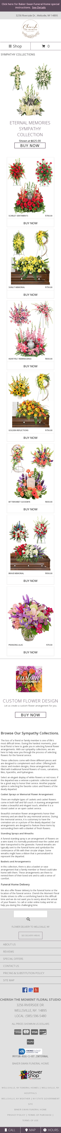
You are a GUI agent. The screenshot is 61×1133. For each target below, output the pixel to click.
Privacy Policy (16, 1115)
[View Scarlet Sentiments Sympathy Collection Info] (30, 186)
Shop (17, 46)
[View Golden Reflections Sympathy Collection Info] (30, 400)
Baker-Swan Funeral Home (30, 1063)
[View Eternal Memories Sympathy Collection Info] (30, 90)
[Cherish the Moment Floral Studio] (30, 37)
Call (11, 1130)
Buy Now (30, 145)
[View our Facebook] (24, 991)
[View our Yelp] (36, 991)
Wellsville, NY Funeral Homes (20, 1087)
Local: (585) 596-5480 (30, 1016)
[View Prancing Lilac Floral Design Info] (30, 615)
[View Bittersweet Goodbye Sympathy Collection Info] (30, 472)
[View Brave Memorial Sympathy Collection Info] (30, 543)
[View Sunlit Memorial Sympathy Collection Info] (30, 257)
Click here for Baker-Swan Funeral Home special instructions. (30, 5)
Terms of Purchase (40, 1115)
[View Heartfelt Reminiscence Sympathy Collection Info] (30, 329)
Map (32, 1130)
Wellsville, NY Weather (15, 1098)
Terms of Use (30, 1120)
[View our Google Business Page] (30, 991)
